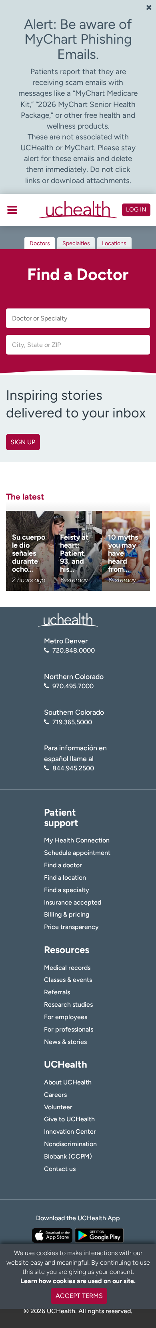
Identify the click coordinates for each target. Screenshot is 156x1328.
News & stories (65, 1042)
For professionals (68, 1029)
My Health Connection (77, 840)
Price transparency (71, 927)
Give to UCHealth (69, 1119)
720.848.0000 (73, 650)
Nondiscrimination (70, 1144)
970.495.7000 (73, 686)
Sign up (22, 442)
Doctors (40, 243)
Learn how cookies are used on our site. (78, 1281)
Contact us (60, 1169)
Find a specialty (66, 890)
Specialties (76, 243)
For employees (65, 1017)
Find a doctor (63, 865)
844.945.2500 (73, 768)
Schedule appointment (77, 852)
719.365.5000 (72, 722)
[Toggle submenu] (12, 210)
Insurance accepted (72, 902)
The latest (25, 497)
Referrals (57, 992)
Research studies (68, 1004)
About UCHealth (68, 1082)
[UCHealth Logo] (68, 619)
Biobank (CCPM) (68, 1156)
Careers (55, 1094)
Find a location (65, 877)
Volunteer (58, 1107)
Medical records (67, 967)
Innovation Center (70, 1131)
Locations (114, 243)
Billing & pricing (66, 914)
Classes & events (68, 979)
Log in (136, 209)
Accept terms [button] (79, 1296)
